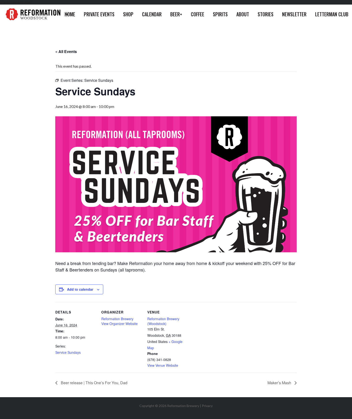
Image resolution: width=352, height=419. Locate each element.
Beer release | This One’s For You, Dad (93, 382)
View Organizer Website (119, 323)
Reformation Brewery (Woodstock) (163, 321)
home (70, 14)
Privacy (207, 406)
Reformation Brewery (117, 318)
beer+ (176, 14)
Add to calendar (80, 289)
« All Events (66, 51)
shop (128, 14)
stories (265, 14)
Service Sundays (68, 352)
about (242, 14)
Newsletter (294, 14)
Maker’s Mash (279, 382)
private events (99, 14)
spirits (220, 14)
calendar (152, 14)
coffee (197, 14)
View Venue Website (162, 365)
